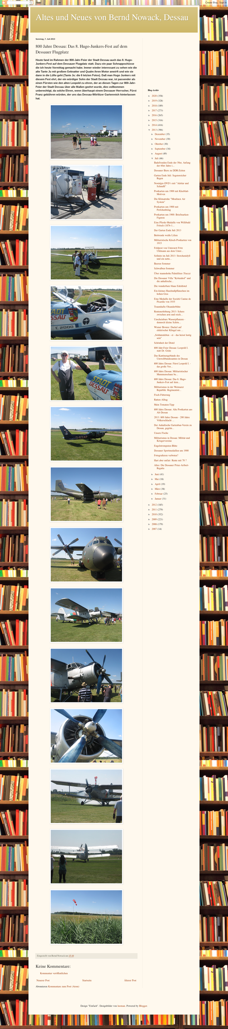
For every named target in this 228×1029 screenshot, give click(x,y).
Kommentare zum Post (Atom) (63, 986)
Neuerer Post (43, 980)
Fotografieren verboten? (166, 455)
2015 (154, 120)
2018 (154, 105)
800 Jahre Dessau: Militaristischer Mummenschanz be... (171, 373)
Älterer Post (130, 980)
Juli (157, 158)
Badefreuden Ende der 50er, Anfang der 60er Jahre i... (172, 164)
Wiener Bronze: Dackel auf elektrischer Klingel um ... (168, 328)
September (160, 148)
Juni (157, 474)
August (159, 153)
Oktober (159, 143)
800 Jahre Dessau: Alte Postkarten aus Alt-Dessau (173, 411)
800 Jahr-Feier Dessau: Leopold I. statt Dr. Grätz (171, 349)
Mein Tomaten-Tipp (164, 404)
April (158, 484)
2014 (154, 125)
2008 (154, 524)
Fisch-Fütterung (162, 394)
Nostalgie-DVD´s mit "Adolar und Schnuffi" (171, 184)
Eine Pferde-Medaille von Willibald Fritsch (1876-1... (172, 224)
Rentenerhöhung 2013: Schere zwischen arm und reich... (169, 313)
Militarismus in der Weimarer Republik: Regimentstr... (169, 388)
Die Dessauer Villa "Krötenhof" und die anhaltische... (172, 279)
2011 (154, 509)
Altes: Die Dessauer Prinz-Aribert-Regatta (171, 466)
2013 (154, 129)
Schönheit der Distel (164, 342)
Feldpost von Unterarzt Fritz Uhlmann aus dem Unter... (168, 249)
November (160, 139)
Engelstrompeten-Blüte (165, 445)
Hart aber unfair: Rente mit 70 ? (170, 460)
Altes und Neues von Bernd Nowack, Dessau (112, 16)
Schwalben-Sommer (164, 268)
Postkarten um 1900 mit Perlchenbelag (166, 208)
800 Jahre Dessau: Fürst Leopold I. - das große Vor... (172, 365)
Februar (159, 493)
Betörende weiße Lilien (166, 235)
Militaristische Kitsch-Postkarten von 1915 (172, 241)
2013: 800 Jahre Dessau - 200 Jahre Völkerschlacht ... (172, 418)
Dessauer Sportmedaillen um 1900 (171, 450)
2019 (154, 100)
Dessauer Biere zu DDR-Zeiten (169, 170)
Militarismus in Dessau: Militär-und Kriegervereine (172, 439)
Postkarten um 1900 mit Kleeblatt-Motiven (171, 192)
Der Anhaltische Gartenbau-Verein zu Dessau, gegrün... (173, 426)
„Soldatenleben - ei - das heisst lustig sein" (172, 336)
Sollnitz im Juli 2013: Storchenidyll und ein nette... (172, 257)
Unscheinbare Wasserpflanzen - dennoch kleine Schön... (169, 321)
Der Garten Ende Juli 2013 (167, 230)
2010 (154, 514)
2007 (154, 529)
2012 (154, 504)
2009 (154, 519)
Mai (157, 479)
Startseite (87, 980)
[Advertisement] (170, 60)
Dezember (160, 134)
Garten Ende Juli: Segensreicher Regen (170, 177)
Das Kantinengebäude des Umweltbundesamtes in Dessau (171, 357)
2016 (154, 115)
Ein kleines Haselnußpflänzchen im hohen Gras (171, 292)
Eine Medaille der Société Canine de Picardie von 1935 (172, 300)
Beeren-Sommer (162, 263)
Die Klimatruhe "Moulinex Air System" (169, 200)
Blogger (143, 1005)
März (158, 488)
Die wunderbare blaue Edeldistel (170, 286)
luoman (121, 1005)
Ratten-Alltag (161, 399)
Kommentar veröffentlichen (54, 973)
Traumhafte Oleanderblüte (167, 306)
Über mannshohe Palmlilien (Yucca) (172, 273)
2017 (154, 110)
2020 (154, 95)
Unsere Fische (161, 433)
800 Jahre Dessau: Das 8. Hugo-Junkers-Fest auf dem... (170, 380)
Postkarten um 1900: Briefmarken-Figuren (171, 216)
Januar (158, 498)
